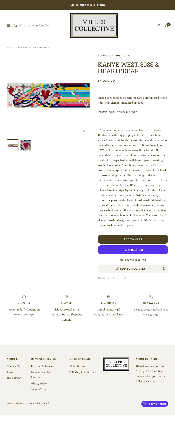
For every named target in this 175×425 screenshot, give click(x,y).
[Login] (158, 25)
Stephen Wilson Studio (114, 55)
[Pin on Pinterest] (113, 278)
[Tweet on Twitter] (118, 278)
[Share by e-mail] (124, 278)
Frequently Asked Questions (40, 374)
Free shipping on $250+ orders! (88, 5)
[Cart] (166, 25)
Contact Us (13, 366)
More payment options (133, 260)
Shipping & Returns (42, 366)
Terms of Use (38, 389)
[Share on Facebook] (109, 278)
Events (11, 372)
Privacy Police (38, 383)
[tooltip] (163, 269)
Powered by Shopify (39, 403)
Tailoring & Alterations (83, 372)
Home (10, 47)
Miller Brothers (78, 366)
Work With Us (15, 378)
